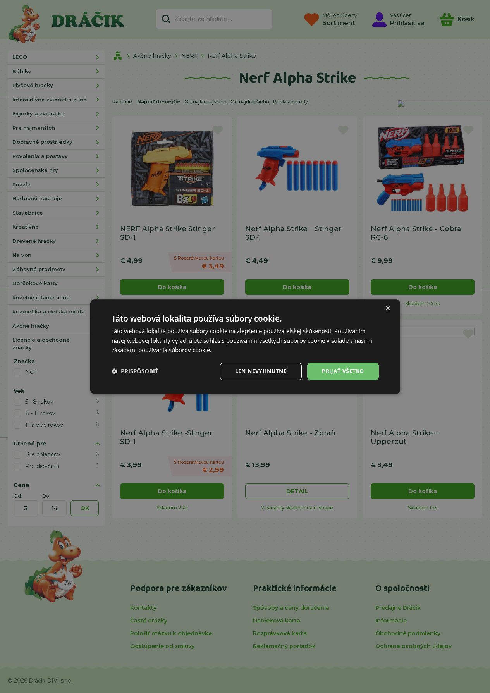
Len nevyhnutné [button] (261, 371)
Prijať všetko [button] (343, 371)
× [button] (387, 308)
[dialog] (245, 346)
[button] (135, 371)
